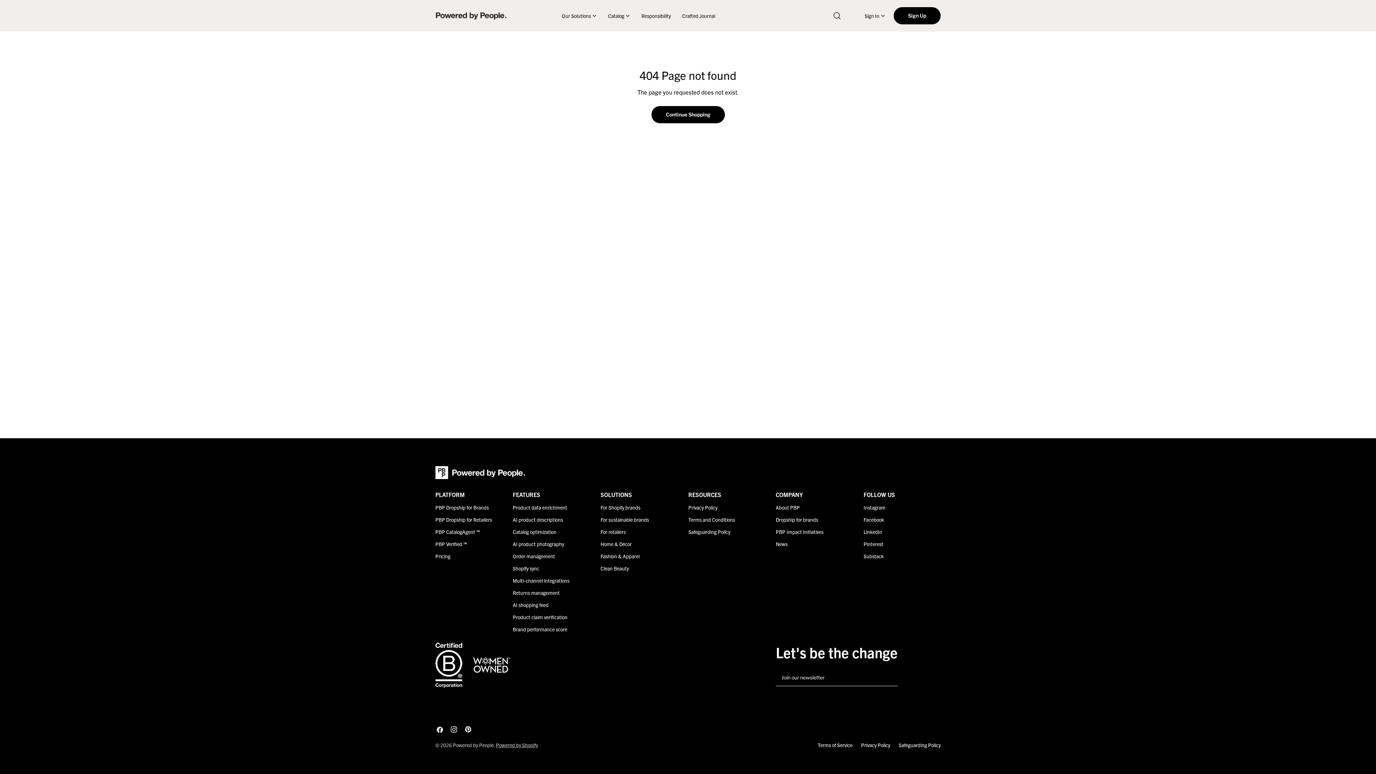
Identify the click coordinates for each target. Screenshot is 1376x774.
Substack (874, 556)
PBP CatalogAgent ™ (457, 532)
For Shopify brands (620, 507)
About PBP (788, 507)
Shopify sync (526, 568)
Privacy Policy (702, 507)
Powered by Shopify (517, 745)
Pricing (442, 556)
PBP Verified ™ (451, 544)
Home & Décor (616, 544)
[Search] (837, 16)
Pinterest (873, 544)
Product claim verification (540, 617)
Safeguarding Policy (709, 532)
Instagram (874, 507)
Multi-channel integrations (541, 580)
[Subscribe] (889, 677)
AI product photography (538, 544)
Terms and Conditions (711, 519)
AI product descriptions (538, 519)
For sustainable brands (625, 519)
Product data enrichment (540, 507)
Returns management (536, 592)
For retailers (613, 532)
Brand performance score (540, 629)
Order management (534, 556)
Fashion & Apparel (620, 556)
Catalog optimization (534, 532)
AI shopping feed (531, 605)
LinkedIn (873, 532)
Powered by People (473, 745)
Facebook (874, 519)
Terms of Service (835, 745)
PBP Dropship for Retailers (463, 519)
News (782, 544)
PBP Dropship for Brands (462, 507)
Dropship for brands (797, 519)
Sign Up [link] (917, 16)
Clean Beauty (615, 568)
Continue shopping (688, 114)
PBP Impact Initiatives (799, 532)
